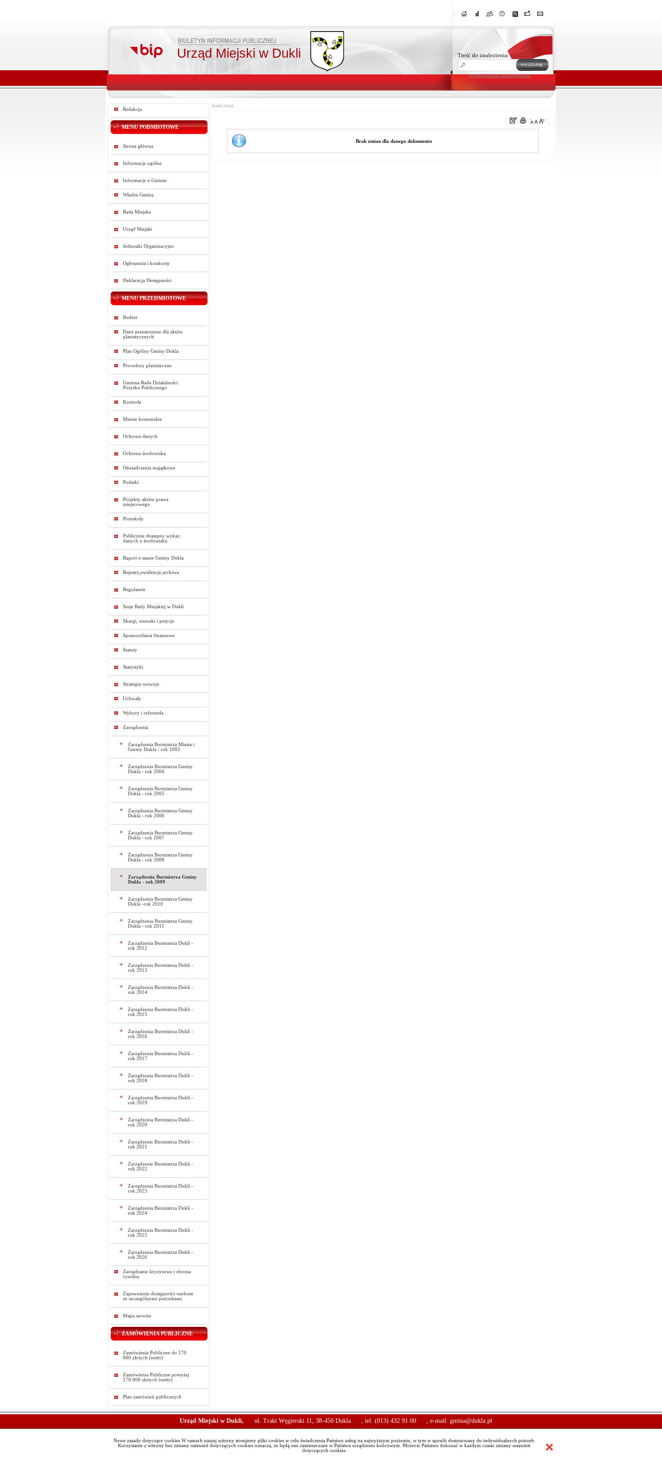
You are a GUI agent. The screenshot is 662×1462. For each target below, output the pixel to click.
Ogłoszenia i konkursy (146, 263)
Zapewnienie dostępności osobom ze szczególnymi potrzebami (158, 1296)
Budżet (130, 317)
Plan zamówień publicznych (152, 1396)
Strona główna (138, 146)
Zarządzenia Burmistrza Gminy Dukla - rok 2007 (160, 835)
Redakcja (132, 109)
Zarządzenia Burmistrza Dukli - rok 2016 (160, 1034)
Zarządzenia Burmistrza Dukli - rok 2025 (160, 1233)
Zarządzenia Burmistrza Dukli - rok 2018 (160, 1078)
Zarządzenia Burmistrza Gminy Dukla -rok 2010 (160, 901)
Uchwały (132, 698)
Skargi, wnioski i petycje (148, 621)
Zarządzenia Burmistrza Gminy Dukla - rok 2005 (160, 791)
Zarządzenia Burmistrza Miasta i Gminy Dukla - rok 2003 (161, 747)
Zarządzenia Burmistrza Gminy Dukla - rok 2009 (162, 879)
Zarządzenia (135, 727)
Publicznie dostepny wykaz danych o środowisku (151, 538)
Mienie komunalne (142, 419)
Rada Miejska (137, 212)
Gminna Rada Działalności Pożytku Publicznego (150, 385)
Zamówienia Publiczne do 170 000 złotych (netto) (154, 1355)
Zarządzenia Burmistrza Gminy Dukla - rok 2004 (160, 769)
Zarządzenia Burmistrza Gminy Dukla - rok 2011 (160, 924)
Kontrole (132, 402)
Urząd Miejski (137, 229)
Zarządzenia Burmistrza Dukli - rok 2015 (160, 1012)
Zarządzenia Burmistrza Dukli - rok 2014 (160, 990)
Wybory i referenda (143, 713)
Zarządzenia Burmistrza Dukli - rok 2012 (160, 946)
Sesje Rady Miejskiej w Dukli (153, 606)
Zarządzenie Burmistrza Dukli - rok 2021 (160, 1144)
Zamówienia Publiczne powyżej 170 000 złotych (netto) (156, 1377)
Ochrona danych (140, 436)
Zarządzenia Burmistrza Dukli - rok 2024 (160, 1211)
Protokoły (133, 518)
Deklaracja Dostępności (147, 280)
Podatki (131, 482)
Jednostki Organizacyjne (148, 246)
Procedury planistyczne (147, 365)
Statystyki (133, 667)
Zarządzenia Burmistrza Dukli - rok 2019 (160, 1100)
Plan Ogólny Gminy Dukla (151, 351)
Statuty (130, 649)
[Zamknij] (549, 1447)
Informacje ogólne (142, 163)
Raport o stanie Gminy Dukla (153, 558)
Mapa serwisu (137, 1315)
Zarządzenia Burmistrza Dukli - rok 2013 (160, 968)
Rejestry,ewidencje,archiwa (151, 572)
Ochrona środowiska (144, 453)
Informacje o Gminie (145, 180)
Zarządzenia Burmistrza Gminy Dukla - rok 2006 (160, 813)
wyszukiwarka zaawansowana (500, 75)
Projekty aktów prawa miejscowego (145, 502)
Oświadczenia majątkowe (149, 467)
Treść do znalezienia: (483, 55)
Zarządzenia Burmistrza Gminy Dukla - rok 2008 (160, 857)
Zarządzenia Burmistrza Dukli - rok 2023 (160, 1188)
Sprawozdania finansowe (149, 635)
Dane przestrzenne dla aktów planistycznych (153, 334)
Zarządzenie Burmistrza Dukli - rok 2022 (160, 1166)
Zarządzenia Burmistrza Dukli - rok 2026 (160, 1255)
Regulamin (134, 589)
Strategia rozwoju (141, 684)
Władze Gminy (138, 194)
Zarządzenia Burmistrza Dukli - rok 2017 (160, 1056)
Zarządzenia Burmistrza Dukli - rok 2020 (160, 1122)
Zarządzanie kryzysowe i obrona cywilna (157, 1274)
